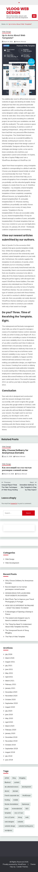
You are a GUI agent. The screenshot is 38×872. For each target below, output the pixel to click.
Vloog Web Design (17, 10)
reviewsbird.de (17, 809)
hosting (7, 800)
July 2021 (8, 665)
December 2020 (11, 692)
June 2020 (9, 714)
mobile (15, 800)
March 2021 (9, 681)
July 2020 (8, 711)
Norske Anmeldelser (11, 804)
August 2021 (10, 662)
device (7, 791)
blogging (22, 778)
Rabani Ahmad (21, 42)
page (6, 809)
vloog (20, 817)
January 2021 (10, 688)
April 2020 (9, 722)
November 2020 (11, 696)
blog (14, 778)
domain (15, 791)
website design (10, 826)
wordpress (8, 830)
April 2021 (9, 677)
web (26, 817)
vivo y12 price (9, 817)
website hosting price (26, 826)
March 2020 (9, 726)
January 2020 (10, 733)
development (26, 787)
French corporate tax (12, 795)
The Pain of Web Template (15, 637)
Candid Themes (22, 867)
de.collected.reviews (11, 787)
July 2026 (8, 654)
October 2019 (10, 745)
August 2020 (10, 707)
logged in (14, 503)
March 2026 (9, 658)
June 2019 (9, 760)
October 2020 (10, 699)
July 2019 (8, 756)
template (8, 813)
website (20, 822)
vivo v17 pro (18, 813)
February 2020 (10, 730)
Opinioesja (25, 804)
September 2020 (11, 703)
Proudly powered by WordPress (14, 864)
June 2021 (9, 669)
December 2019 (11, 737)
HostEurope (27, 795)
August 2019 (10, 752)
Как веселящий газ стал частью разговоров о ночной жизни (17, 469)
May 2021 (9, 673)
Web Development (12, 563)
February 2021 (10, 684)
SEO (27, 809)
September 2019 (11, 748)
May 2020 (9, 718)
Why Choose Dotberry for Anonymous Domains (15, 451)
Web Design (6, 32)
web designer (9, 822)
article (7, 778)
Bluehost (8, 782)
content (16, 782)
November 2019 (11, 741)
